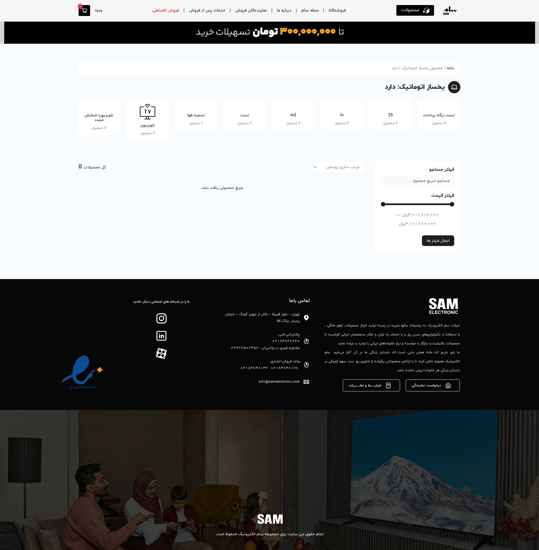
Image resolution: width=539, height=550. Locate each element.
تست (244, 115)
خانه (450, 68)
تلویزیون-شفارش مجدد (98, 118)
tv (342, 115)
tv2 (293, 115)
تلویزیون (147, 125)
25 (390, 115)
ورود (98, 10)
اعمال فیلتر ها (438, 241)
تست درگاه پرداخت (439, 115)
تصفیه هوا (196, 115)
